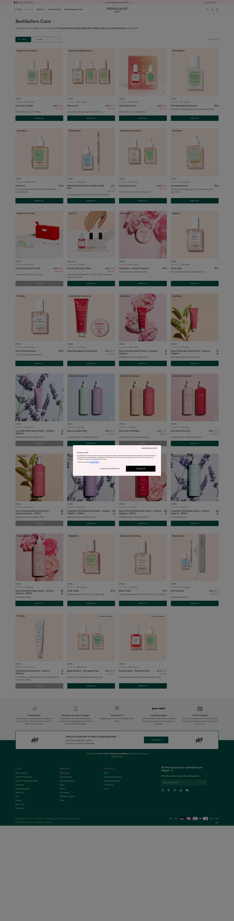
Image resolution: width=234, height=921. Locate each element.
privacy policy (95, 462)
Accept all (140, 469)
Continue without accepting (149, 448)
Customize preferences (109, 469)
